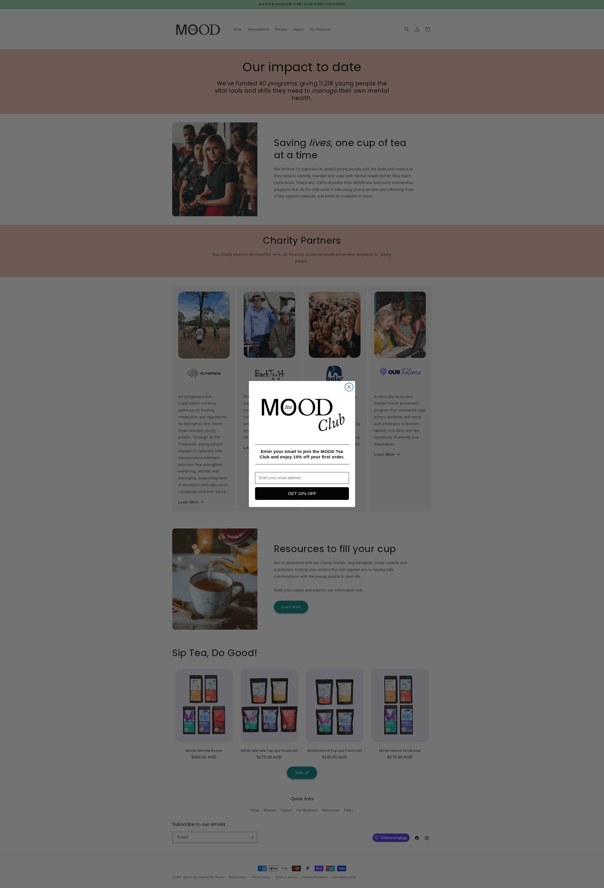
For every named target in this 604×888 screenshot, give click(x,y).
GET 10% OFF (302, 493)
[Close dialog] (349, 387)
